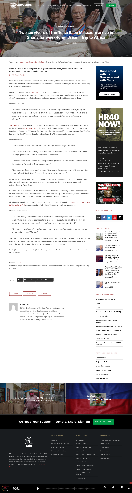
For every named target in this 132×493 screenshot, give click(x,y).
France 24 (34, 92)
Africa (20, 280)
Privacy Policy (80, 478)
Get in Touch (80, 440)
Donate (101, 158)
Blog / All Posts (105, 458)
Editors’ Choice (105, 455)
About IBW (54, 440)
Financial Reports (57, 455)
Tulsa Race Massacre (45, 280)
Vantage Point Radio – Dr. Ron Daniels (109, 326)
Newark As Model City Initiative (106, 334)
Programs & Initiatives (59, 451)
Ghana (26, 280)
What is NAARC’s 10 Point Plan (109, 163)
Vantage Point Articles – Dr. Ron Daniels (107, 321)
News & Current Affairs (66, 26)
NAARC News (103, 169)
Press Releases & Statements (106, 299)
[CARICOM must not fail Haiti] (99, 398)
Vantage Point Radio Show (85, 465)
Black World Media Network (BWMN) (108, 312)
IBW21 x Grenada (102, 316)
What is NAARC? (104, 161)
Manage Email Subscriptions (85, 455)
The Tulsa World (15, 125)
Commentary (104, 451)
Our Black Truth (28, 128)
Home (21, 62)
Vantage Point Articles (83, 469)
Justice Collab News (102, 339)
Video (98, 308)
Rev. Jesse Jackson (102, 374)
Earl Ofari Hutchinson (103, 370)
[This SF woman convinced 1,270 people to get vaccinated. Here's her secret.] (33, 398)
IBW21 (58, 43)
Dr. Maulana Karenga (103, 366)
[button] (38, 488)
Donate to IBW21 (81, 444)
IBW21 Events (104, 444)
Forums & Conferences (107, 166)
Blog (26, 62)
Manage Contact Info (83, 458)
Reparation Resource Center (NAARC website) (108, 344)
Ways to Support (103, 422)
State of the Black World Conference (108, 330)
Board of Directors (57, 447)
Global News (104, 447)
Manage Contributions (83, 447)
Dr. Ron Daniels (101, 358)
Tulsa (33, 280)
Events (98, 303)
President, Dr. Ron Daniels (60, 444)
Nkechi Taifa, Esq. (102, 378)
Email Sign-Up (80, 451)
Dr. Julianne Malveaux (103, 362)
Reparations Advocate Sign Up (109, 171)
